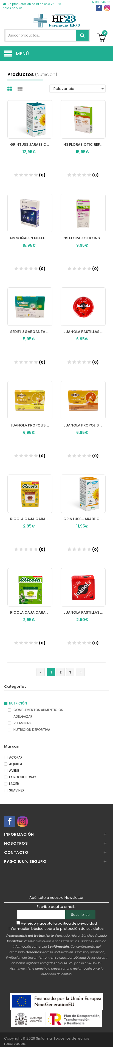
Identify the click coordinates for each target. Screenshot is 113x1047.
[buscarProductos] (82, 35)
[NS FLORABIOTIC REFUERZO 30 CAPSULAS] (83, 114)
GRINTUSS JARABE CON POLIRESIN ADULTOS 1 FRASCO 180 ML (31, 144)
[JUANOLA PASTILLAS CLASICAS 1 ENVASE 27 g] (83, 301)
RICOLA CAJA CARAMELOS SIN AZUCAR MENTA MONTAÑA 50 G (31, 612)
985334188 (102, 2)
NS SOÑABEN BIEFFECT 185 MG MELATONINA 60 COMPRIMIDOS (31, 238)
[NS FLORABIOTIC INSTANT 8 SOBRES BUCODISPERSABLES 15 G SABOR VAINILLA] (83, 207)
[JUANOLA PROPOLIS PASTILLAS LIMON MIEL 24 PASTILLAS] (30, 395)
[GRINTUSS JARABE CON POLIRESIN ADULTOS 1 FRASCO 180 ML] (30, 114)
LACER (14, 783)
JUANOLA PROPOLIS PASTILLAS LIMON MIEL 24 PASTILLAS (31, 425)
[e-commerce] (56, 20)
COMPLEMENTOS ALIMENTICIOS (38, 710)
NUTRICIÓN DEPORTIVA (31, 729)
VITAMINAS (22, 723)
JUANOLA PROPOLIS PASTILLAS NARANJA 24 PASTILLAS (84, 425)
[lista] (21, 88)
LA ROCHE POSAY (22, 777)
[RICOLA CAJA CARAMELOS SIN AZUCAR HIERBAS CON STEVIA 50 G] (30, 488)
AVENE (14, 770)
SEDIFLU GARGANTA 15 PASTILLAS (31, 331)
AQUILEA (15, 764)
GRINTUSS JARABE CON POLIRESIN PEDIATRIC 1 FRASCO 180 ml (84, 518)
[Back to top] (107, 1037)
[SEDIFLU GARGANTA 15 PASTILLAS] (30, 301)
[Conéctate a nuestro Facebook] (99, 8)
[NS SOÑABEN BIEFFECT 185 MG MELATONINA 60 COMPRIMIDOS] (30, 207)
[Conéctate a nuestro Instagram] (107, 8)
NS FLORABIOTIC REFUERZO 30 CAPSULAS (84, 144)
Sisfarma (44, 1038)
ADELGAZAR (22, 716)
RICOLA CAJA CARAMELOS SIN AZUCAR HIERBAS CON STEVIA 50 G (31, 518)
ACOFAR (15, 757)
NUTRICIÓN (18, 703)
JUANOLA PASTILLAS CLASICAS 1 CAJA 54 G (84, 612)
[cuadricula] (10, 88)
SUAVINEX (16, 790)
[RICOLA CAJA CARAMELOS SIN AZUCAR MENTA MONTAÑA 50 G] (30, 582)
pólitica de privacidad (77, 923)
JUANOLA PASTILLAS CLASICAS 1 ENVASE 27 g (84, 331)
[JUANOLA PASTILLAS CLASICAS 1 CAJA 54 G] (83, 582)
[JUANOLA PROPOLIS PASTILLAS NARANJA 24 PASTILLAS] (83, 395)
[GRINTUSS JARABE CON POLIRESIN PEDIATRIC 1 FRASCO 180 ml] (83, 488)
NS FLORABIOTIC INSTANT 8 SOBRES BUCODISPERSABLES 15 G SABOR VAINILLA (84, 238)
